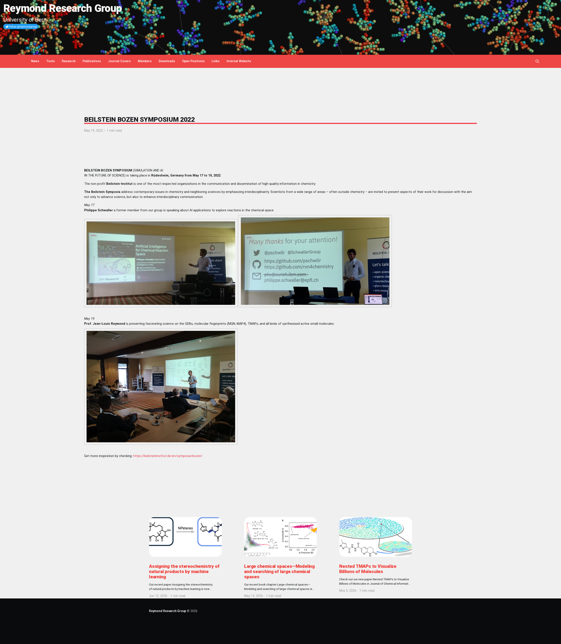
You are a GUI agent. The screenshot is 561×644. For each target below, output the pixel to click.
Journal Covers (119, 61)
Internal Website (239, 61)
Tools (50, 61)
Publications (92, 61)
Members (145, 61)
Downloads (167, 61)
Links (216, 61)
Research (69, 61)
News (35, 61)
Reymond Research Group (167, 611)
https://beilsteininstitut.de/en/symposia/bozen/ (167, 456)
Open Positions (193, 61)
